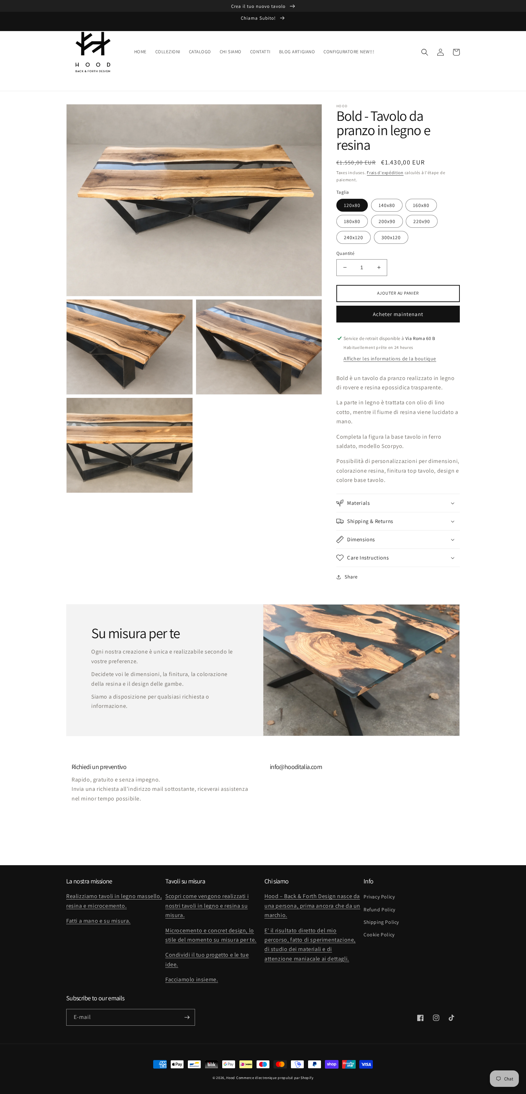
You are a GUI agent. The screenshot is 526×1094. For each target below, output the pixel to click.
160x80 (421, 205)
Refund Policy (379, 909)
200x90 (387, 221)
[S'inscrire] (187, 1017)
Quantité (345, 253)
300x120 (391, 237)
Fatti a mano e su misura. (98, 921)
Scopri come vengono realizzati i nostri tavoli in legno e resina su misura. (207, 905)
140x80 (387, 205)
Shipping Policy (381, 922)
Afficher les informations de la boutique (390, 358)
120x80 (352, 205)
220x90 (421, 221)
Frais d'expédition (385, 172)
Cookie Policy (379, 934)
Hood (230, 1077)
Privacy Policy (379, 896)
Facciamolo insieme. (191, 979)
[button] (425, 52)
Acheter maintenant (398, 314)
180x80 (352, 221)
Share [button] (351, 576)
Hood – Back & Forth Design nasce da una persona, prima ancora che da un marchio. (312, 905)
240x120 (353, 237)
